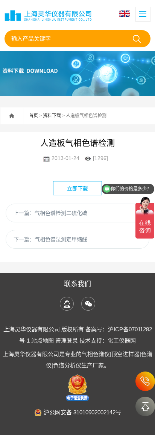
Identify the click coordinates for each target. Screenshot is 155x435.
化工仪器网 (122, 340)
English (125, 14)
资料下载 (52, 115)
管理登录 (66, 340)
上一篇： (50, 213)
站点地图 (42, 340)
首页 (33, 115)
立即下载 (77, 189)
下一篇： (50, 239)
